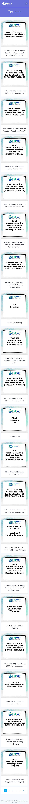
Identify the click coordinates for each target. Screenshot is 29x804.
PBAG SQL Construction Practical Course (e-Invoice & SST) (14, 360)
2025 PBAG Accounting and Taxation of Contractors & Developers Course (14, 588)
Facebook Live (14, 436)
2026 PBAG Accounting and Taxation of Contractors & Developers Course (14, 244)
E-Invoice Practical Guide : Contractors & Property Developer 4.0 (14, 285)
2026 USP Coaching (14, 323)
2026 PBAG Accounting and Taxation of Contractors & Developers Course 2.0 (14, 53)
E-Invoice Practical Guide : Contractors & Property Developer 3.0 (14, 741)
